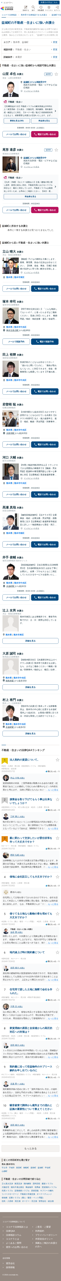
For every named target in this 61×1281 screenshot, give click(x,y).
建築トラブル (47, 1184)
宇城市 (12, 1168)
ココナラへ (8, 3)
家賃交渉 (18, 1184)
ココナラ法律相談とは (17, 1227)
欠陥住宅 (5, 1187)
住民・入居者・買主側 (11, 1201)
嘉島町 (33, 1168)
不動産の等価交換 (27, 1194)
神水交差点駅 (12, 330)
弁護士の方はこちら (49, 2)
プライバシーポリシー (46, 1235)
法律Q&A (10, 1231)
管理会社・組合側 (46, 1201)
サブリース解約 (46, 1191)
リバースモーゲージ (10, 1194)
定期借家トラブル (22, 1191)
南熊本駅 (10, 681)
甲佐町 (48, 1168)
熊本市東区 (19, 277)
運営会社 (10, 1263)
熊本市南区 (19, 533)
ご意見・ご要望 (43, 1227)
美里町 (19, 1168)
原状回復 (35, 1191)
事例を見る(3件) (17, 121)
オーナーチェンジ (44, 1194)
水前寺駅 (10, 433)
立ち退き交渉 (7, 1184)
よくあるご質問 (13, 1243)
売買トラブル (7, 1191)
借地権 (4, 1198)
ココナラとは (12, 1239)
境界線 (37, 1187)
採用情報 (10, 1267)
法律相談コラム (13, 1235)
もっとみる (30, 1148)
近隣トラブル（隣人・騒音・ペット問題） (27, 1198)
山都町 (4, 1171)
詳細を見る (30, 641)
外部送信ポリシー (44, 1239)
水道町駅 (10, 586)
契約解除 (27, 1184)
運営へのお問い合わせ (17, 1247)
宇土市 (4, 1168)
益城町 (26, 82)
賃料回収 (36, 1184)
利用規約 (39, 1231)
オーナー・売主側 (29, 1201)
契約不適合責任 (17, 1187)
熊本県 (9, 277)
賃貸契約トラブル (49, 1187)
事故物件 (29, 1187)
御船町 (26, 1168)
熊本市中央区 (20, 327)
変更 (55, 42)
